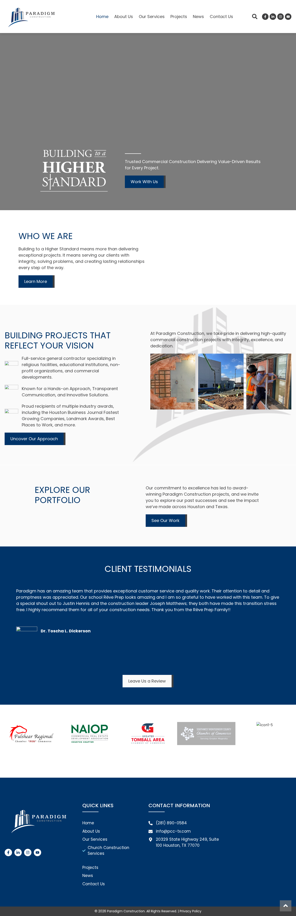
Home (102, 16)
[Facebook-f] (265, 16)
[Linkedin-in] (273, 16)
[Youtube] (288, 16)
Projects (178, 16)
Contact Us (221, 16)
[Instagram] (280, 16)
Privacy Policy (190, 911)
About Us (123, 16)
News (198, 16)
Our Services (152, 16)
